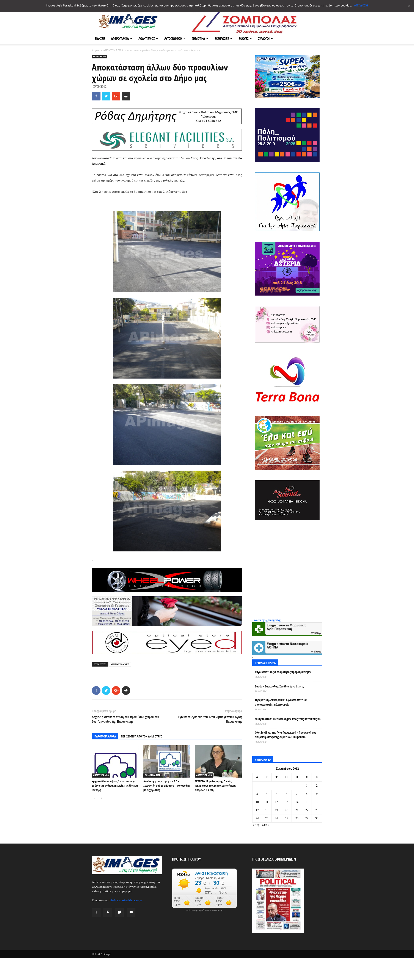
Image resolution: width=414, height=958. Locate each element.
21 (296, 810)
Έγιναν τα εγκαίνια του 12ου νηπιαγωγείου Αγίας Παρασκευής (210, 719)
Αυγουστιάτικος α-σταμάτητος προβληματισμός (283, 672)
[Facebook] (96, 912)
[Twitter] (119, 912)
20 (286, 810)
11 (266, 802)
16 (316, 802)
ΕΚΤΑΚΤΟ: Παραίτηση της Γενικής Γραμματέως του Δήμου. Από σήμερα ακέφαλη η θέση (215, 785)
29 (306, 818)
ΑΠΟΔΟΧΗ (361, 5)
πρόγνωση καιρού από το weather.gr (204, 910)
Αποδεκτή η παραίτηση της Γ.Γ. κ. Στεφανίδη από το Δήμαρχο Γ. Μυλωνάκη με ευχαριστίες (166, 785)
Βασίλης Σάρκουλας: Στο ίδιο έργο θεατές (279, 686)
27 (286, 818)
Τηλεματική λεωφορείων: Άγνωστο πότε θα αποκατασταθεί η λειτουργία (281, 702)
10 (257, 802)
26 (276, 818)
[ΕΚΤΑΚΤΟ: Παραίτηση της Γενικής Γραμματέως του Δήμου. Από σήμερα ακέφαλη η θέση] (218, 761)
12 (276, 802)
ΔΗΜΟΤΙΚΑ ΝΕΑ (113, 50)
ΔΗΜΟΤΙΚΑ (198, 38)
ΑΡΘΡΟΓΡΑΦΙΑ (120, 38)
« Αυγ (255, 825)
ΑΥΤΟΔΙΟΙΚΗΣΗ (173, 38)
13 (286, 802)
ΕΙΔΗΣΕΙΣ (100, 38)
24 (257, 818)
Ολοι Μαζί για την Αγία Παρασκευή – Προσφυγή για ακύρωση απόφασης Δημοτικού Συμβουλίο (285, 734)
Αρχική (95, 50)
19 (276, 810)
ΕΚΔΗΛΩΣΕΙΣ (222, 38)
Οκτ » (265, 825)
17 (257, 810)
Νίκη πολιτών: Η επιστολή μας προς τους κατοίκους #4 (287, 719)
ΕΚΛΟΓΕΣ (243, 38)
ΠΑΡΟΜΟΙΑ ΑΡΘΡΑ (105, 736)
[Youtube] (131, 912)
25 (266, 818)
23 (316, 810)
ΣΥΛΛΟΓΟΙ (264, 38)
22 (306, 810)
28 (296, 818)
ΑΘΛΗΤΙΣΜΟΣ (146, 38)
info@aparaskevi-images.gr (125, 900)
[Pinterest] (108, 912)
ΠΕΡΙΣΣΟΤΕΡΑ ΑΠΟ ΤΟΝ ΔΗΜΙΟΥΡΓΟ (141, 736)
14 (296, 802)
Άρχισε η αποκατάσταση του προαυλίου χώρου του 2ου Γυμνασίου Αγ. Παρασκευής (125, 719)
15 (306, 802)
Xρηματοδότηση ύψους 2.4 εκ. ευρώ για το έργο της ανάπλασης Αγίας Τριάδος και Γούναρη (115, 785)
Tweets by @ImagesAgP (267, 620)
